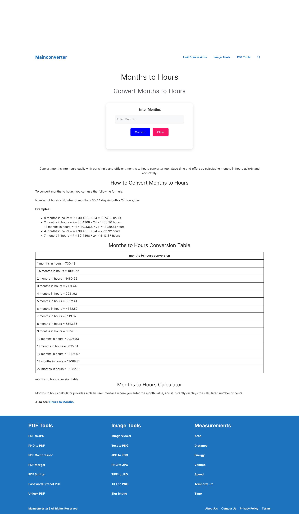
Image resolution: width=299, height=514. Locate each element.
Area (197, 436)
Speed (199, 474)
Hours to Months (61, 402)
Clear (160, 132)
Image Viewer (121, 436)
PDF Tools (244, 57)
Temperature (203, 484)
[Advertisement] (104, 24)
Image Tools (222, 57)
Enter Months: (149, 110)
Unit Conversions (195, 57)
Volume (200, 465)
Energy (199, 455)
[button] (259, 57)
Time (198, 493)
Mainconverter (51, 57)
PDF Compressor (40, 455)
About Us (211, 508)
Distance (200, 445)
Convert (140, 132)
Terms (266, 508)
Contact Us (228, 508)
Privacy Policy (249, 508)
